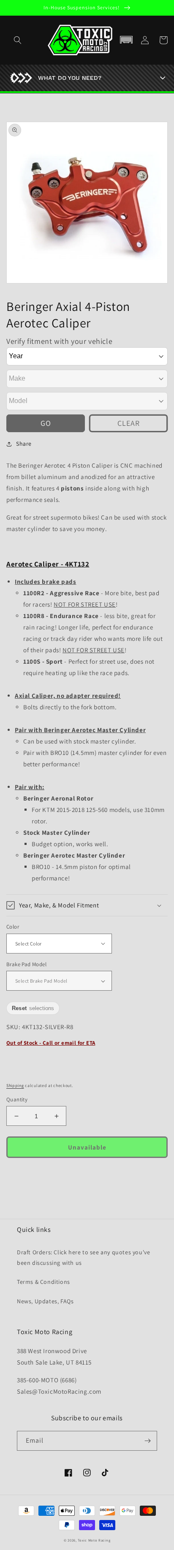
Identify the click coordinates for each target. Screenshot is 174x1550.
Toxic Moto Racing (94, 1540)
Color (12, 926)
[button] (126, 40)
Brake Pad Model (26, 964)
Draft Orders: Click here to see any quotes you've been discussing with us (83, 1257)
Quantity (16, 1099)
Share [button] (24, 443)
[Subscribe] (147, 1441)
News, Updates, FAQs (45, 1301)
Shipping (15, 1085)
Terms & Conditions (43, 1282)
